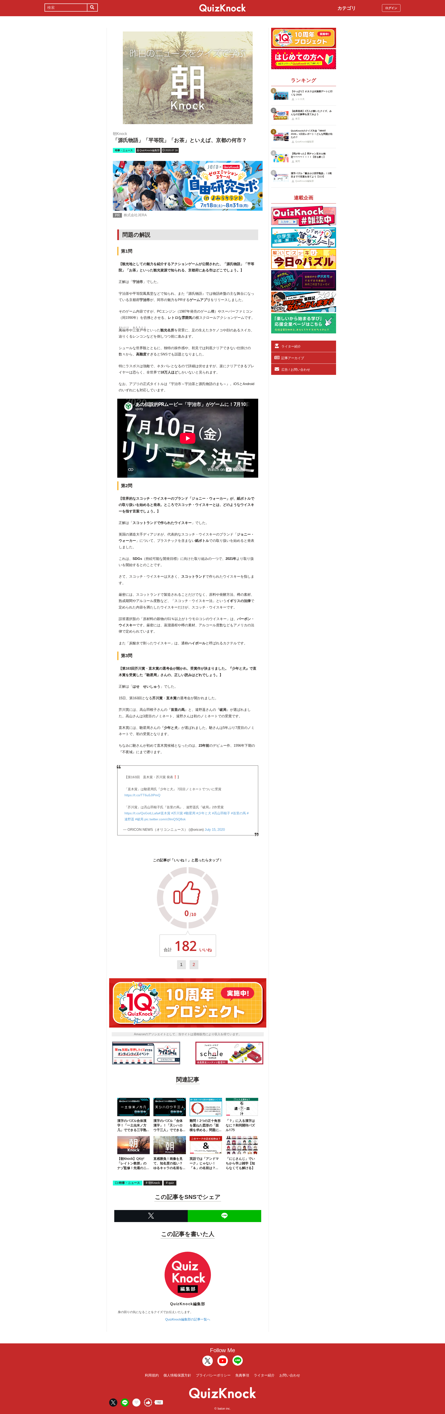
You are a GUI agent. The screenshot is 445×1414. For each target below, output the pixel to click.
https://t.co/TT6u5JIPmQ (142, 795)
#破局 (139, 819)
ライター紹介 (291, 346)
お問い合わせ (289, 1375)
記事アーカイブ (292, 358)
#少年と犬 (203, 813)
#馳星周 (189, 813)
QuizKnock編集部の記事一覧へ (187, 1319)
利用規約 (152, 1375)
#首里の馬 (238, 813)
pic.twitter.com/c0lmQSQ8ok (165, 819)
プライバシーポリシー (213, 1375)
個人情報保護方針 (177, 1375)
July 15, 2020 (215, 829)
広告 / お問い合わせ (295, 369)
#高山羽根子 (221, 813)
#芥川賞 (177, 813)
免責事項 (242, 1375)
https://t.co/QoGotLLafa (141, 813)
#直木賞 (164, 813)
